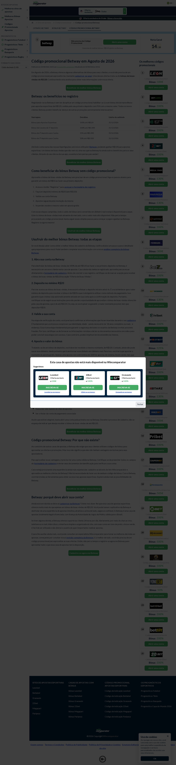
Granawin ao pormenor (124, 392)
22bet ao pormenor (88, 392)
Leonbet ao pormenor (52, 392)
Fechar (140, 404)
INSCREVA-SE (52, 387)
